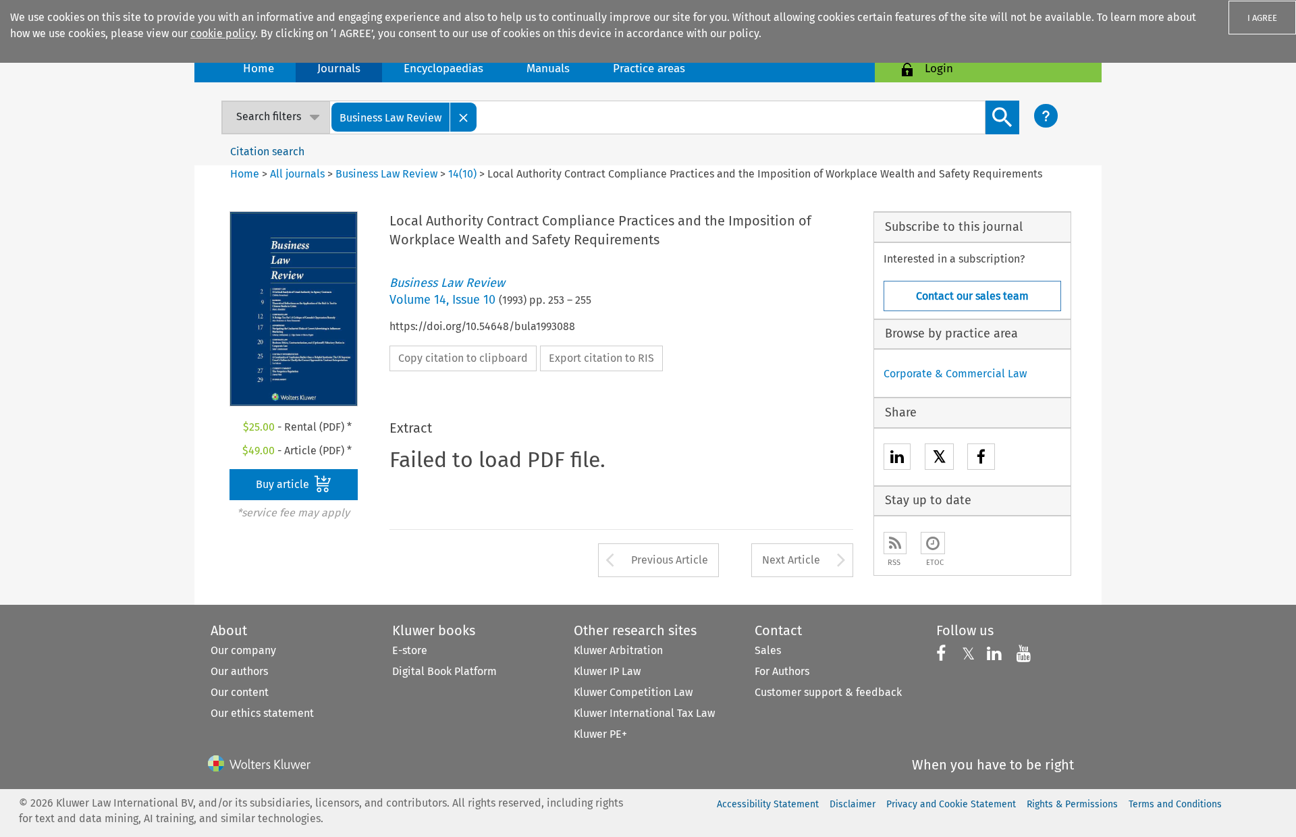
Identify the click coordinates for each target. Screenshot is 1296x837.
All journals (298, 173)
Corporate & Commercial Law (955, 373)
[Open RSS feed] (895, 543)
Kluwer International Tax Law (644, 713)
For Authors (782, 671)
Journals (338, 68)
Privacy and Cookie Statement (951, 804)
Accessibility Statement (768, 804)
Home (258, 68)
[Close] (463, 117)
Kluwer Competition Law (633, 692)
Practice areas (649, 68)
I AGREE (1262, 18)
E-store (409, 650)
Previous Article (669, 560)
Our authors (239, 671)
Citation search (267, 151)
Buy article (284, 484)
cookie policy (222, 33)
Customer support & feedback (828, 692)
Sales (768, 650)
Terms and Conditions (1175, 804)
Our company (243, 650)
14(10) (462, 173)
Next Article (791, 560)
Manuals (548, 68)
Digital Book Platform (444, 671)
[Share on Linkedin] (897, 458)
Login (939, 68)
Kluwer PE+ (600, 734)
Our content (240, 692)
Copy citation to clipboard (463, 358)
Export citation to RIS (601, 358)
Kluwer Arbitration (618, 650)
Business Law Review (386, 173)
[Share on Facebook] (981, 458)
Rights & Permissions (1072, 804)
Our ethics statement (262, 713)
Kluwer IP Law (607, 671)
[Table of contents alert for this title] (933, 543)
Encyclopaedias (443, 68)
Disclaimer (852, 804)
